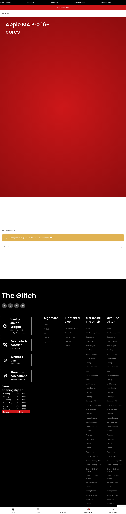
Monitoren (89, 503)
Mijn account (48, 342)
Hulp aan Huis (70, 337)
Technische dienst (71, 328)
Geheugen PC (91, 401)
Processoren (90, 358)
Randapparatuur (92, 422)
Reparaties (69, 333)
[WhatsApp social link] (22, 305)
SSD (87, 371)
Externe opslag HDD (93, 460)
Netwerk (89, 414)
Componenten (91, 341)
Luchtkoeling (90, 384)
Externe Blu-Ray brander (92, 477)
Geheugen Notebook (94, 405)
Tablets (88, 486)
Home (46, 325)
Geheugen (89, 397)
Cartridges (90, 439)
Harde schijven (91, 367)
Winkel (46, 329)
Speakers (89, 499)
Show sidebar (10, 231)
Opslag (88, 362)
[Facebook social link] (4, 305)
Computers (90, 337)
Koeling (88, 379)
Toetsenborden (91, 426)
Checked (68, 341)
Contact (68, 345)
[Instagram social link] (10, 305)
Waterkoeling (91, 388)
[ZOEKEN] (121, 247)
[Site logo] (63, 7)
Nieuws (46, 337)
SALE (45, 333)
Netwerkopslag (91, 418)
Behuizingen (90, 345)
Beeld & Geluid (91, 495)
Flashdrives (90, 452)
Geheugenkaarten (92, 456)
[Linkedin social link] (16, 305)
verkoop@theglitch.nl (18, 379)
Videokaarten (91, 409)
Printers (89, 435)
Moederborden (91, 354)
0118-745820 (15, 348)
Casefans (89, 392)
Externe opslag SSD (93, 465)
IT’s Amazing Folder (93, 333)
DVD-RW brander (92, 375)
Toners (88, 443)
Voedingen (90, 350)
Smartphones (91, 491)
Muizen (88, 431)
